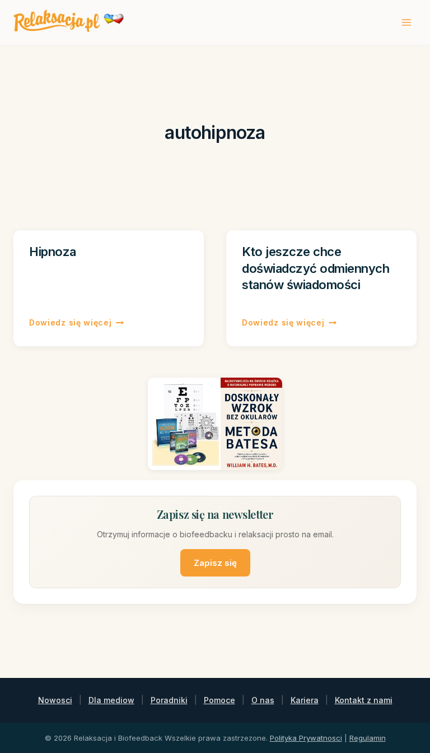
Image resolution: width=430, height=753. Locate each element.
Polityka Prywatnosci (306, 737)
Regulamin (367, 737)
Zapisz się (215, 562)
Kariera (305, 700)
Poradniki (169, 700)
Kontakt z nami (363, 700)
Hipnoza (52, 251)
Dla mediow (111, 700)
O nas (262, 700)
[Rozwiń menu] (406, 22)
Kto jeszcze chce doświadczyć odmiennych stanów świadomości (315, 268)
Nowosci (55, 700)
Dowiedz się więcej (76, 322)
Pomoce (219, 700)
